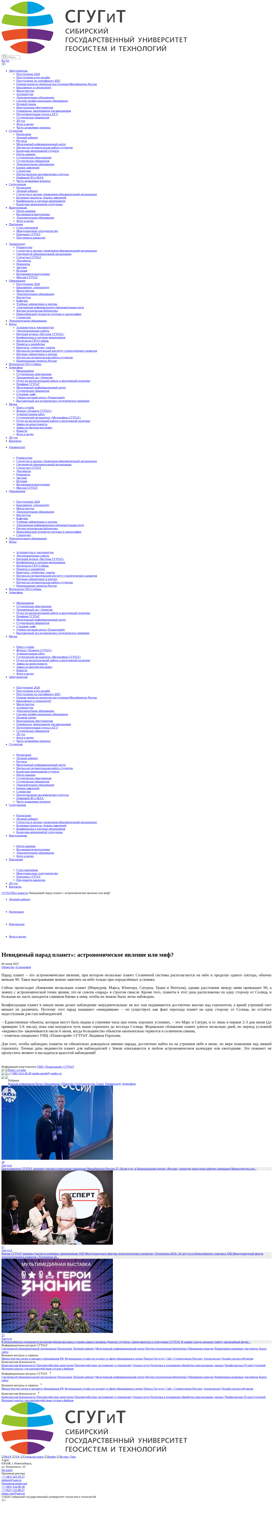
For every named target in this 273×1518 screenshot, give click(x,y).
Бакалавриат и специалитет (33, 700)
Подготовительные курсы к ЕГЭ (37, 727)
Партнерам (16, 859)
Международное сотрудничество (37, 873)
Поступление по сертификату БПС (38, 694)
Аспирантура (24, 707)
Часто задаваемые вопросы (33, 740)
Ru (3, 60)
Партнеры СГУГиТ (28, 876)
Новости (21, 670)
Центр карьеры (25, 774)
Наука (13, 541)
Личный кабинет (27, 758)
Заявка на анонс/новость (31, 663)
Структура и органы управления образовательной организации (56, 461)
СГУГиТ (6, 893)
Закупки (21, 477)
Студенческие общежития (32, 623)
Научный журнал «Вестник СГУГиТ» (40, 559)
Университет (17, 447)
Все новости (20, 893)
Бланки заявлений (27, 788)
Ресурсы (21, 761)
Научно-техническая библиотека (37, 528)
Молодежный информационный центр (41, 619)
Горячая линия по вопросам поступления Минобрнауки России (56, 697)
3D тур (20, 734)
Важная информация (21, 1083)
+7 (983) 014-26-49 (19, 1073)
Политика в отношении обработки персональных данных (187, 1365)
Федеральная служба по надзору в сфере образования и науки (104, 1358)
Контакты (15, 886)
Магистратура (25, 508)
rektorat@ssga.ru (11, 1480)
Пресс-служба (25, 646)
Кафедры (22, 518)
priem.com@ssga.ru (13, 1493)
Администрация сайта (30, 653)
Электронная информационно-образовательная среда (50, 525)
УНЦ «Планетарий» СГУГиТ (55, 1066)
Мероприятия (25, 603)
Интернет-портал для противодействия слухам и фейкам (37, 1368)
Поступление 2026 (28, 501)
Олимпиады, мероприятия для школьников (43, 724)
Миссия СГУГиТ (27, 487)
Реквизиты (23, 474)
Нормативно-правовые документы (236, 1348)
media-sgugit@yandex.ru (47, 1073)
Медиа (13, 636)
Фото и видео (25, 673)
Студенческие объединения (33, 606)
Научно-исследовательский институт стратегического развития (56, 575)
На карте (7, 1470)
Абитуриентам (18, 677)
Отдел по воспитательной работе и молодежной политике (53, 613)
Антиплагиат (212, 1358)
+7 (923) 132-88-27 (13, 1490)
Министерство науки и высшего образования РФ (32, 1358)
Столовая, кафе (26, 626)
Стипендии (23, 535)
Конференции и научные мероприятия (40, 562)
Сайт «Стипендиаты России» (184, 1358)
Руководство (24, 457)
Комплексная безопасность (18, 1365)
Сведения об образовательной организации (44, 464)
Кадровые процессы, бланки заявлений (41, 825)
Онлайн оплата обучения (237, 1358)
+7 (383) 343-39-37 (13, 1476)
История (21, 481)
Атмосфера (16, 592)
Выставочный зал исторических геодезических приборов (52, 633)
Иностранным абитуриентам (34, 720)
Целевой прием (26, 717)
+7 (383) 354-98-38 (13, 1486)
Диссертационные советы (32, 555)
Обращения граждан (201, 1348)
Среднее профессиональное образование (42, 714)
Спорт (100, 1083)
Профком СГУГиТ (28, 616)
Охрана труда (141, 1365)
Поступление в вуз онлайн (33, 690)
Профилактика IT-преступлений (245, 1365)
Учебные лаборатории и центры (36, 521)
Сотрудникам (17, 804)
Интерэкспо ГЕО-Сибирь (32, 565)
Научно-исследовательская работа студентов (44, 582)
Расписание (23, 754)
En (7, 60)
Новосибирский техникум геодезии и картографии (48, 531)
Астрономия (23, 967)
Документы (23, 471)
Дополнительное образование (35, 511)
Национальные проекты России (36, 585)
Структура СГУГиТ (28, 467)
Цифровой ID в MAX (30, 798)
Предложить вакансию (30, 880)
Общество (7, 967)
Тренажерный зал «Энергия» (34, 609)
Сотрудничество (84, 1083)
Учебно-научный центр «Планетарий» (40, 629)
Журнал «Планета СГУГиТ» (34, 650)
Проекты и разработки (30, 569)
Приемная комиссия (14, 1483)
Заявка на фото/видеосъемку (34, 667)
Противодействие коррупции (55, 1365)
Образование (17, 491)
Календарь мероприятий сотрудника (39, 832)
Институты (23, 515)
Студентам (15, 744)
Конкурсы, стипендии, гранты (35, 572)
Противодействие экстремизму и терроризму (103, 1365)
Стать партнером (27, 870)
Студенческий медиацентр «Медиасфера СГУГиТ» (48, 656)
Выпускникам (18, 835)
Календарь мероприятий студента (37, 771)
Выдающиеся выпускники (33, 484)
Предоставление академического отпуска (42, 794)
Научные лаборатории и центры (36, 579)
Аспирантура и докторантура (35, 552)
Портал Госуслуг (154, 1358)
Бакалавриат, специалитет (32, 505)
